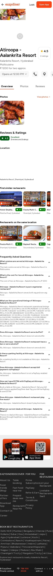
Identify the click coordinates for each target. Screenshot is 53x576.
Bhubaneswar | (19, 543)
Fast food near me (18, 489)
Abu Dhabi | (37, 550)
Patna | (46, 540)
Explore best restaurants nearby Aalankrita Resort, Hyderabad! (24, 558)
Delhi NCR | (7, 531)
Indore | (32, 543)
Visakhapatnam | (33, 540)
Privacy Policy (30, 506)
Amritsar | (6, 543)
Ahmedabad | (31, 534)
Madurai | (25, 550)
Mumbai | (18, 531)
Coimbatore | (8, 540)
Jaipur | (43, 534)
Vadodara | (15, 546)
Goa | (21, 534)
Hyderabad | (13, 537)
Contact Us (6, 510)
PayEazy (30, 487)
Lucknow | (26, 537)
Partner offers (4, 497)
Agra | (4, 537)
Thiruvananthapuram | (33, 546)
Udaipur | (15, 550)
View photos (42, 97)
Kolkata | (5, 534)
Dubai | (14, 534)
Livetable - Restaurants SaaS (46, 493)
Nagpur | (5, 550)
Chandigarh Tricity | (11, 553)
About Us (5, 480)
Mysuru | (5, 546)
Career (3, 515)
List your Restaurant (45, 484)
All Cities (47, 553)
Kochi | (35, 537)
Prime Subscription (33, 481)
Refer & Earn (32, 492)
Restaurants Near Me (19, 507)
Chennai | (41, 531)
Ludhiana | (42, 543)
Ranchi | (20, 540)
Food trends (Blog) (3, 488)
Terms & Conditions (32, 499)
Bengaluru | (29, 531)
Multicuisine (7, 64)
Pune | (49, 531)
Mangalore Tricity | (33, 553)
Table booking (17, 481)
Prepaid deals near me (18, 498)
